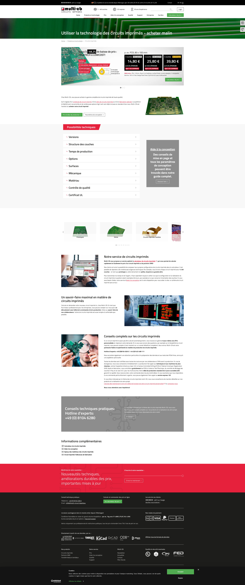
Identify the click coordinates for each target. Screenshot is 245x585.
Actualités (120, 555)
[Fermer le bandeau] (198, 569)
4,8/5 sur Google (159, 500)
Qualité (91, 557)
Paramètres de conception (93, 115)
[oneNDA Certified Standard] (156, 554)
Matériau (74, 180)
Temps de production (80, 151)
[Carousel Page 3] (119, 245)
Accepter (181, 572)
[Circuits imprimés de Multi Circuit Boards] (71, 8)
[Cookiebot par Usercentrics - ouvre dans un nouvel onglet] (56, 581)
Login (180, 9)
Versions (74, 137)
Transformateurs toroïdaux (70, 557)
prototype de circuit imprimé (82, 102)
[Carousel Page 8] (128, 245)
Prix (90, 553)
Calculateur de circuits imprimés (75, 446)
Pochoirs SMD (65, 555)
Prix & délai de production (71, 115)
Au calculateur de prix (112, 501)
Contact (170, 3)
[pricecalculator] (242, 22)
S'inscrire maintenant (133, 480)
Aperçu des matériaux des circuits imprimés (79, 452)
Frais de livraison (90, 519)
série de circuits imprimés (104, 102)
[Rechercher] (170, 9)
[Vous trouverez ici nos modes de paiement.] (149, 518)
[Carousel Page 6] (125, 245)
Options (73, 159)
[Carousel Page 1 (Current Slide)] (116, 245)
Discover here (162, 181)
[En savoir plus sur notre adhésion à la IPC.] (166, 554)
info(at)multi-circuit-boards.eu (76, 503)
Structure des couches (81, 144)
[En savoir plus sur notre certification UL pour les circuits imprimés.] (147, 554)
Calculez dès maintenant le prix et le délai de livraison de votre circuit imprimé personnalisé (133, 384)
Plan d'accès (121, 560)
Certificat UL (76, 195)
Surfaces (74, 166)
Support (91, 560)
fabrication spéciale (125, 102)
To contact (129, 416)
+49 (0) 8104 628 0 (75, 501)
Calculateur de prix (175, 15)
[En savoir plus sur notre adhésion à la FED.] (179, 554)
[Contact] (242, 29)
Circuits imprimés (67, 553)
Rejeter (180, 578)
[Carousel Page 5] (123, 245)
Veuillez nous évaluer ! (152, 502)
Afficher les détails (75, 581)
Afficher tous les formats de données (157, 537)
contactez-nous (173, 384)
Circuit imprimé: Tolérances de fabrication (78, 454)
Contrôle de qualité (79, 188)
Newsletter (121, 553)
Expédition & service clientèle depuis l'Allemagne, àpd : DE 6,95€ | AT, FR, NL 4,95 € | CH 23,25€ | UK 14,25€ (127, 3)
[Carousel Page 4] (121, 245)
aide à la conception (132, 280)
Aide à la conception (71, 449)
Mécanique (75, 173)
